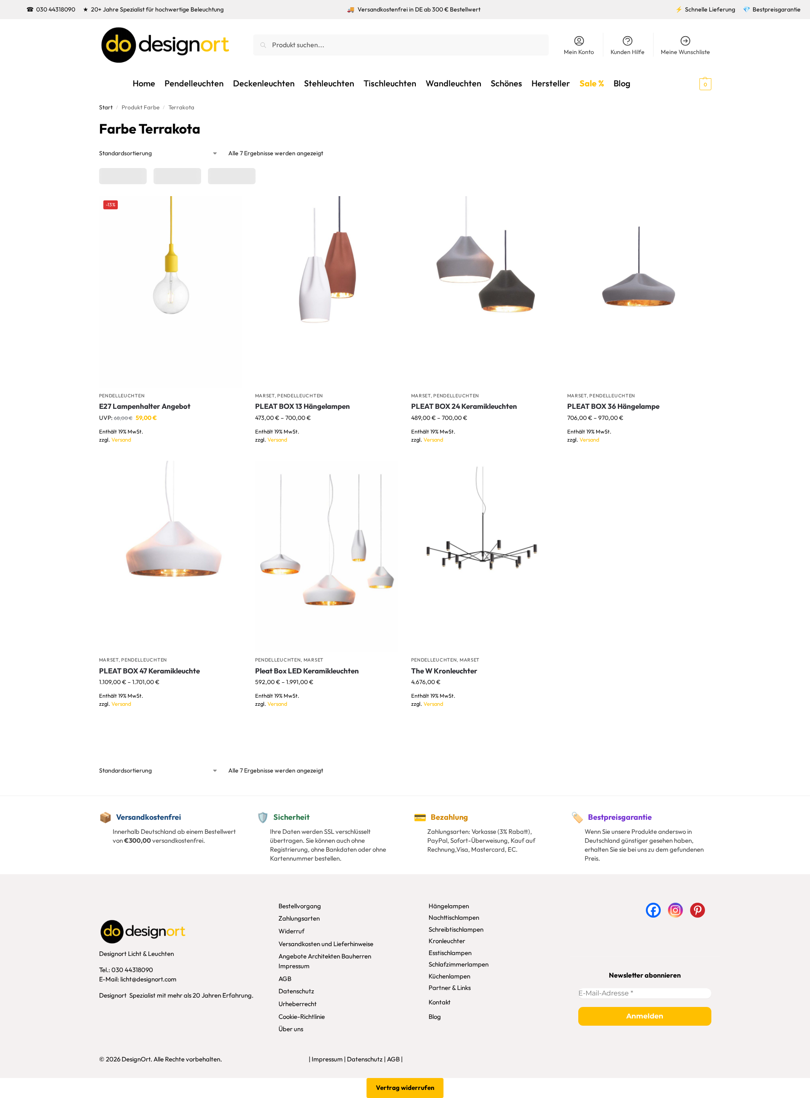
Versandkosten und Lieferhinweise (326, 944)
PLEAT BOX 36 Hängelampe (613, 406)
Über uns (291, 1029)
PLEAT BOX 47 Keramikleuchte (149, 670)
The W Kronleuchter (444, 670)
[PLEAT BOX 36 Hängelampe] (639, 291)
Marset (265, 396)
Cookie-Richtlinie (302, 1016)
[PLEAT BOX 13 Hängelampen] (326, 291)
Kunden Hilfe (628, 52)
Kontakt (440, 1002)
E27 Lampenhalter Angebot (144, 406)
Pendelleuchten (122, 396)
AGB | (395, 1059)
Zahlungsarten (299, 918)
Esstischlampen (450, 953)
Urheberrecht (298, 1004)
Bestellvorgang (300, 906)
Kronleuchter (447, 941)
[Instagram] (675, 910)
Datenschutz (296, 991)
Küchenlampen (449, 976)
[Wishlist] (229, 208)
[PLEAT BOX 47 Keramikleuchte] (170, 556)
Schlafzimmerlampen (459, 964)
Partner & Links (450, 988)
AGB (285, 979)
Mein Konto (579, 52)
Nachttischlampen (454, 917)
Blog (435, 1016)
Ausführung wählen (170, 452)
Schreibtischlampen (456, 929)
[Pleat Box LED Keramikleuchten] (326, 556)
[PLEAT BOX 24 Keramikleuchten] (482, 291)
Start (106, 107)
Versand (121, 439)
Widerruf (291, 931)
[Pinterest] (697, 910)
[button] (690, 83)
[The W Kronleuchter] (482, 556)
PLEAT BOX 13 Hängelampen (302, 406)
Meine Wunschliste (685, 52)
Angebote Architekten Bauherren (325, 956)
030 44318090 (55, 9)
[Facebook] (653, 910)
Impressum (294, 966)
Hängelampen (449, 906)
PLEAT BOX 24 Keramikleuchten (464, 406)
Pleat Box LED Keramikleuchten (307, 670)
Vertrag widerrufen (405, 1088)
